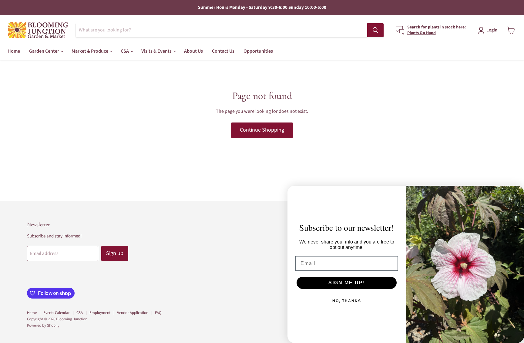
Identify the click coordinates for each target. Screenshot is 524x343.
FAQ (158, 312)
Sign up (114, 253)
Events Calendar (56, 312)
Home (14, 51)
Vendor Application (132, 312)
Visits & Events (157, 51)
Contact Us (223, 51)
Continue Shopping (262, 130)
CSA (125, 51)
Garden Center (44, 51)
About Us (193, 51)
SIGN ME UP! (346, 282)
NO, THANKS (346, 301)
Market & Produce (90, 51)
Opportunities (258, 51)
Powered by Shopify (43, 325)
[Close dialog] (516, 193)
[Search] (375, 30)
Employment (99, 312)
